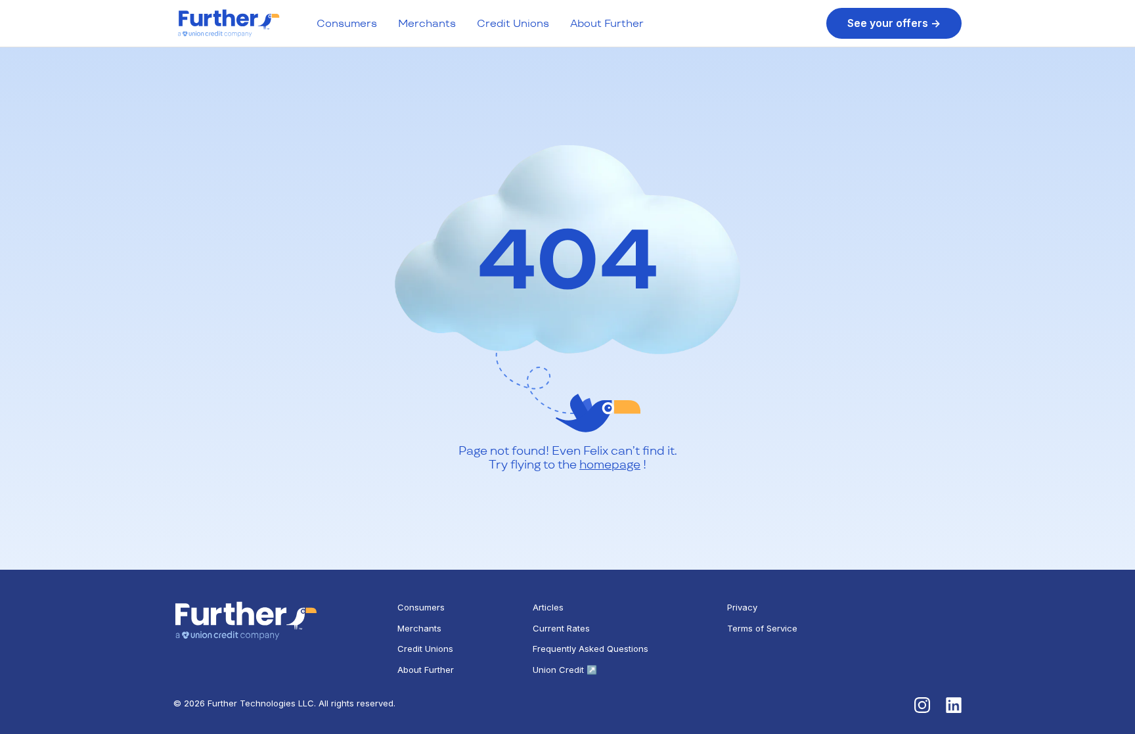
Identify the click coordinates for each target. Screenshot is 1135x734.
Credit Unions (513, 23)
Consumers (347, 23)
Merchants (427, 23)
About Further (607, 23)
